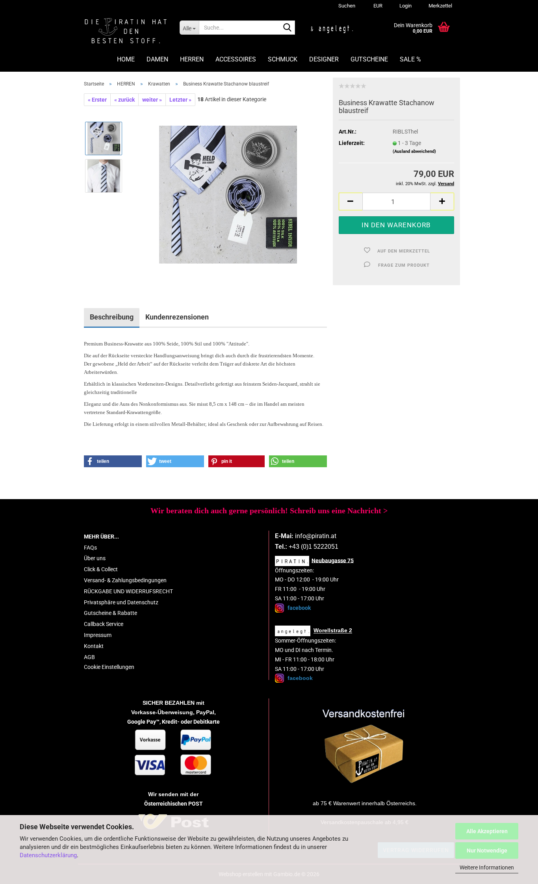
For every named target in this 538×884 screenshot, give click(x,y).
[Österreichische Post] (365, 747)
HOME (126, 59)
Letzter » (180, 100)
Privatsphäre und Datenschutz (121, 602)
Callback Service (103, 624)
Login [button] (405, 6)
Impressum (97, 635)
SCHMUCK (282, 59)
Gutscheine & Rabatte (110, 613)
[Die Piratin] (126, 31)
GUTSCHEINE (369, 59)
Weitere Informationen (487, 867)
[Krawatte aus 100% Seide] (228, 194)
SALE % (410, 59)
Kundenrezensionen (177, 317)
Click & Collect (101, 569)
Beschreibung (112, 317)
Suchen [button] (346, 6)
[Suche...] (287, 28)
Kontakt (94, 646)
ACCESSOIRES (235, 59)
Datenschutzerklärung (48, 855)
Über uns (95, 558)
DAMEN (157, 59)
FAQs (90, 547)
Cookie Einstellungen (109, 667)
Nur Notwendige (487, 850)
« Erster (97, 100)
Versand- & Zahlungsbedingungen (125, 580)
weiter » (152, 100)
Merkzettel (439, 6)
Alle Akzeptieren (487, 831)
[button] (376, 6)
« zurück (124, 100)
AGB (89, 657)
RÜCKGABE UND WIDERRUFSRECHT (128, 591)
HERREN (192, 59)
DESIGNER (324, 59)
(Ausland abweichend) (414, 151)
